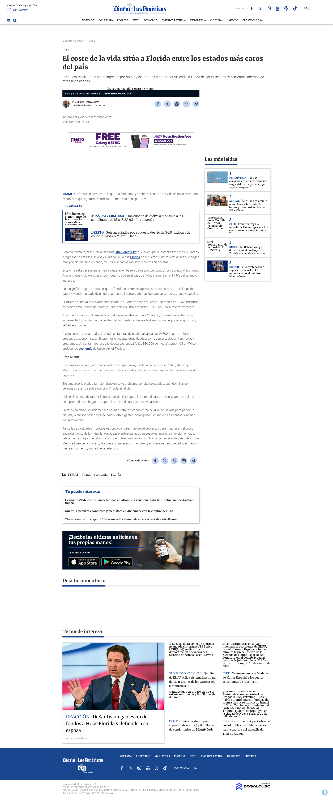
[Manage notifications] (325, 792)
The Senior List (125, 252)
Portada (88, 20)
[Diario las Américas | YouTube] (277, 8)
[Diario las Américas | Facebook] (251, 8)
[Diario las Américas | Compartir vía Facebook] (157, 103)
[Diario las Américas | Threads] (286, 8)
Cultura (216, 20)
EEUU (136, 20)
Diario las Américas (72, 41)
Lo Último (106, 20)
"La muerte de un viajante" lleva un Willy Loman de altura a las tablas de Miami (121, 519)
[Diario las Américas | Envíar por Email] (186, 103)
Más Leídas (162, 756)
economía (85, 348)
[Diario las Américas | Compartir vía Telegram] (196, 103)
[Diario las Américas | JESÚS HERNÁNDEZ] (66, 106)
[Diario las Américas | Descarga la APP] (85, 562)
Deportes (197, 20)
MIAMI (67, 194)
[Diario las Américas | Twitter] (260, 8)
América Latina (173, 20)
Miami (86, 474)
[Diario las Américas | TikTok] (295, 8)
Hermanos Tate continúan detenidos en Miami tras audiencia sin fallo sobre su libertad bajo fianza (129, 501)
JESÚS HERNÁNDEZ (88, 102)
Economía (150, 20)
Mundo (233, 20)
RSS (195, 768)
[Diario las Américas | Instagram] (269, 8)
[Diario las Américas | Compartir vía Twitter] (167, 103)
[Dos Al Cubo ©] (253, 789)
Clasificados (251, 20)
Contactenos (181, 768)
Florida (122, 20)
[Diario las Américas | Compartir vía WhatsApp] (176, 103)
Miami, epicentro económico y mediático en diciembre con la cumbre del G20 (119, 511)
